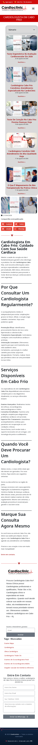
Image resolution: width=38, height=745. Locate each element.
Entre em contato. (8, 554)
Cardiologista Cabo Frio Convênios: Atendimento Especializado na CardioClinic (21, 88)
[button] (33, 8)
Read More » (21, 62)
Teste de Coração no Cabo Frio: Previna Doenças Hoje (21, 120)
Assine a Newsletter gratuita (16, 627)
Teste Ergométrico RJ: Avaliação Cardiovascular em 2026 (21, 55)
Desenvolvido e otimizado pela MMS (20, 741)
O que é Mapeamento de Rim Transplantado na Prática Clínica (21, 186)
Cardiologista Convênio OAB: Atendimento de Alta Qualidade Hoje (22, 154)
